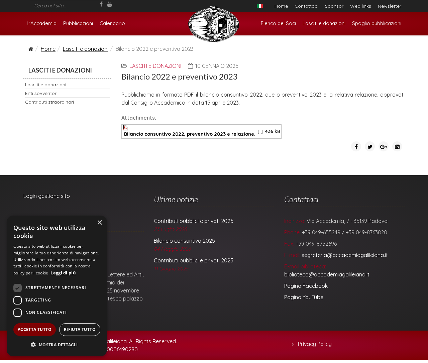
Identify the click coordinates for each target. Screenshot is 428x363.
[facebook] (101, 4)
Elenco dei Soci (278, 23)
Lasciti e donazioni (324, 23)
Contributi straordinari (49, 102)
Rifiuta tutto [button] (80, 329)
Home (281, 6)
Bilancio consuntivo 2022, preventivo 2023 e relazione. (189, 134)
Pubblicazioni (78, 23)
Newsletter (389, 6)
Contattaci (306, 6)
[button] (56, 345)
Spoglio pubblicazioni (376, 23)
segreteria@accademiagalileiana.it (345, 255)
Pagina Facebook (306, 285)
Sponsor (334, 6)
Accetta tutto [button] (34, 329)
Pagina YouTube (303, 297)
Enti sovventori (41, 93)
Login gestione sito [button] (46, 196)
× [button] (99, 222)
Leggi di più (63, 273)
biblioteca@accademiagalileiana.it (326, 274)
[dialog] (57, 286)
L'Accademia (42, 23)
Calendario (112, 23)
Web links (360, 6)
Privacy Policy (314, 344)
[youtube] (109, 4)
